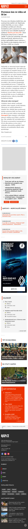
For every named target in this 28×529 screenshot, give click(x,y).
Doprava (21, 492)
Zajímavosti (14, 202)
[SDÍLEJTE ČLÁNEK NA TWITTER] (16, 141)
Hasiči (17, 494)
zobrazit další (22, 331)
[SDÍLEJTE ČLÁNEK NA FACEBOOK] (13, 141)
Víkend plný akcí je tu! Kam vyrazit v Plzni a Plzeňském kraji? (13, 215)
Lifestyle (5, 480)
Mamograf (4, 115)
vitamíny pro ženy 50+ (14, 33)
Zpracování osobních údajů (7, 457)
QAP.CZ (4, 426)
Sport (4, 476)
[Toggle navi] (25, 6)
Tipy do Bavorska (9, 340)
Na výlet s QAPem (9, 364)
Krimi (3, 473)
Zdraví (7, 202)
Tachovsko (11, 494)
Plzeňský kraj (6, 492)
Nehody (14, 492)
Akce (8, 489)
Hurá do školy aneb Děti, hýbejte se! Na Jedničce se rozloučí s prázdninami (12, 231)
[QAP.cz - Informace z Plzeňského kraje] (5, 6)
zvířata (23, 494)
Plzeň (3, 489)
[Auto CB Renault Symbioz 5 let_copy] (14, 292)
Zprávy (9, 426)
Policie (14, 489)
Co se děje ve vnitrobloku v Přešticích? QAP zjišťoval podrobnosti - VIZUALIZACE (13, 223)
